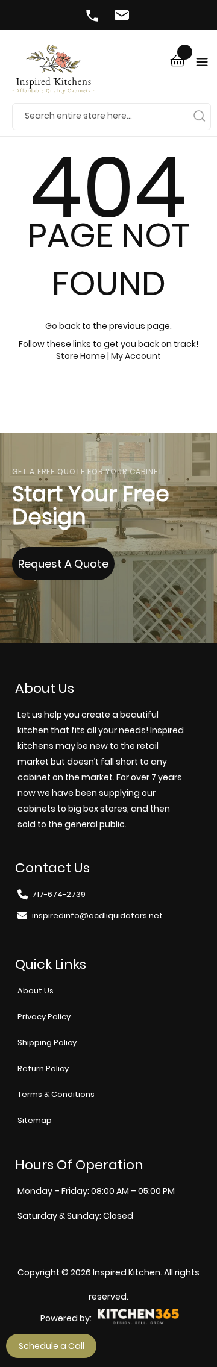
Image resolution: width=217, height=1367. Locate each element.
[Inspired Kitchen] (53, 74)
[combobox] (111, 116)
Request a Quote (63, 563)
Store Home (80, 356)
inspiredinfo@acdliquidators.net (124, 17)
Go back (62, 326)
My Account (136, 356)
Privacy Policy (44, 1016)
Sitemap (34, 1120)
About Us (35, 990)
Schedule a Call (51, 1346)
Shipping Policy (47, 1042)
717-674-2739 (93, 17)
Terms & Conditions (56, 1094)
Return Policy (43, 1068)
